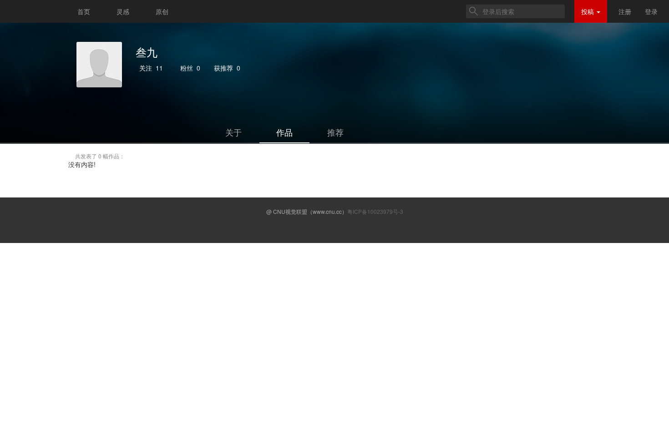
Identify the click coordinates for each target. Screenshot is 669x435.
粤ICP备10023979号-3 (375, 211)
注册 (624, 11)
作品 (284, 132)
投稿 (588, 11)
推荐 (335, 132)
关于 (233, 132)
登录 (651, 11)
